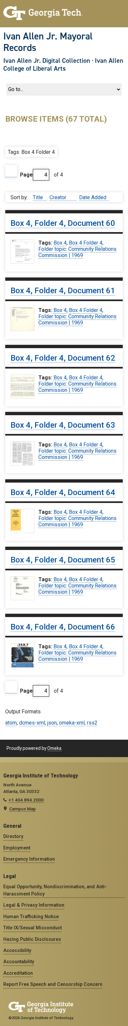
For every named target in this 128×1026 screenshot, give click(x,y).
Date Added (92, 197)
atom (11, 723)
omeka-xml (72, 723)
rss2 (92, 723)
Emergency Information (29, 859)
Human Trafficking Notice (31, 916)
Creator (59, 197)
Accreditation (18, 973)
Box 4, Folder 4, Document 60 (63, 223)
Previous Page (11, 171)
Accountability (18, 961)
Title (38, 197)
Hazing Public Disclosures (32, 939)
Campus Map (22, 808)
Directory (13, 836)
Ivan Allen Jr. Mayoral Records (48, 42)
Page (26, 175)
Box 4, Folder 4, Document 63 (63, 425)
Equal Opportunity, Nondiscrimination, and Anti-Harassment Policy (55, 890)
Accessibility (17, 950)
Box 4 (60, 243)
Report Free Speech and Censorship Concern (52, 984)
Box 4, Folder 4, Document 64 (63, 492)
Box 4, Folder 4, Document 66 (63, 627)
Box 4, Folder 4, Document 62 (63, 358)
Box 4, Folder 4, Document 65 (63, 559)
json (52, 723)
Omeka (54, 748)
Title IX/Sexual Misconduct (32, 927)
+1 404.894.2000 (26, 799)
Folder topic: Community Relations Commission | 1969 (77, 252)
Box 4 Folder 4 (85, 243)
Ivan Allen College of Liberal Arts (63, 64)
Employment (16, 847)
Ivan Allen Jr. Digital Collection (46, 60)
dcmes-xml (32, 723)
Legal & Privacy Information (33, 905)
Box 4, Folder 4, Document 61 (63, 290)
